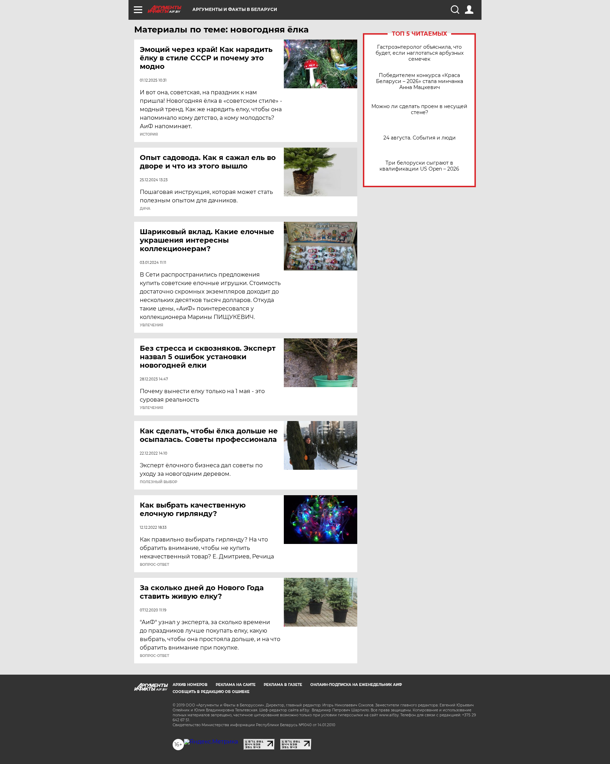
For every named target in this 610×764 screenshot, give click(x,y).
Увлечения (151, 325)
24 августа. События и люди (419, 138)
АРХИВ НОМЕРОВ (190, 684)
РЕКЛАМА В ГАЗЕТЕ (283, 684)
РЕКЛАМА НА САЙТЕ (236, 684)
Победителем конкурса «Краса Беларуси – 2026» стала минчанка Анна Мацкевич (419, 81)
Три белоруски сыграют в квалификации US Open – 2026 (419, 166)
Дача (145, 209)
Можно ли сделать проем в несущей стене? (419, 109)
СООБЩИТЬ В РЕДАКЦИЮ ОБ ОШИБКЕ (211, 691)
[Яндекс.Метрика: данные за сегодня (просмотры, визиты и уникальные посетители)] (211, 742)
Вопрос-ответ (154, 565)
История (149, 134)
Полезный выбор (158, 482)
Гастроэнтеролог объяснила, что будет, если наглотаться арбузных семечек (420, 53)
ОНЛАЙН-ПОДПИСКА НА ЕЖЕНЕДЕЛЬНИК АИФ (356, 684)
